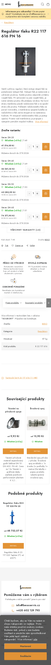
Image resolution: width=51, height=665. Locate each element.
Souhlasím (25, 656)
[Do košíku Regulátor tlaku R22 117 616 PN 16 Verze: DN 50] (46, 193)
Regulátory (42, 331)
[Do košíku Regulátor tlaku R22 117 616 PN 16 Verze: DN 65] (46, 216)
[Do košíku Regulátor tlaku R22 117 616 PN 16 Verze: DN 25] (46, 146)
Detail (13, 451)
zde (35, 639)
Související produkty (34, 302)
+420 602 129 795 (28, 610)
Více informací (41, 121)
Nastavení (25, 646)
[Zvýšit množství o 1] (37, 146)
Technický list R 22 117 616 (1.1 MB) (21, 377)
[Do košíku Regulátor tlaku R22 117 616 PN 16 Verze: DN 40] (46, 170)
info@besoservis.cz (28, 605)
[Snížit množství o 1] (29, 146)
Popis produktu (12, 302)
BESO (47, 239)
